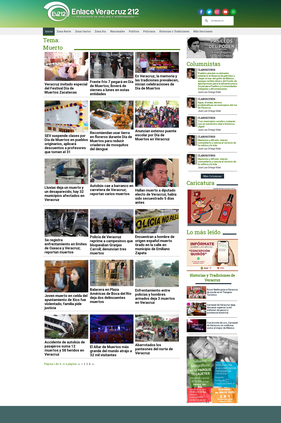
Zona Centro (83, 31)
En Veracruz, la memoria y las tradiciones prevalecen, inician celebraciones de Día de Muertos (157, 82)
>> (93, 363)
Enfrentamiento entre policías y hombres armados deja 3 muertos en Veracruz (155, 296)
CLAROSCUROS (206, 69)
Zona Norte (64, 31)
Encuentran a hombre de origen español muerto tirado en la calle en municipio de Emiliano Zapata (154, 245)
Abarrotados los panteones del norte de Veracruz (154, 349)
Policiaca (149, 31)
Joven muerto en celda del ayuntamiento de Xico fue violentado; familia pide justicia (66, 302)
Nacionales (117, 31)
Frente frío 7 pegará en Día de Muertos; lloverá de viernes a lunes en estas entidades (111, 88)
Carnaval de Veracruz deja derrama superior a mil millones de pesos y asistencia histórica (221, 309)
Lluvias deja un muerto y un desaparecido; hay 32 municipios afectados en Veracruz (64, 194)
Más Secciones (202, 31)
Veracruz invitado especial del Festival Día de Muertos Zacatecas (66, 88)
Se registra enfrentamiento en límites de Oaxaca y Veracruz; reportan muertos (66, 246)
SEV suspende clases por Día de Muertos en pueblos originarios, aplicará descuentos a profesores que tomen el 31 (66, 144)
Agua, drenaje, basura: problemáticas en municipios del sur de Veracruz (217, 105)
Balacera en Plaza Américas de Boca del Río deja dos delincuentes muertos (110, 296)
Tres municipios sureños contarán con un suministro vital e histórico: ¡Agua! (216, 124)
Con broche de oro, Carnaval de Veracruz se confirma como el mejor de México (222, 325)
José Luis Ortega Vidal (209, 92)
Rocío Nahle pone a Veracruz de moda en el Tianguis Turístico (222, 292)
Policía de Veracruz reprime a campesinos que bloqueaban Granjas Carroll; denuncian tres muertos (111, 245)
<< (79, 363)
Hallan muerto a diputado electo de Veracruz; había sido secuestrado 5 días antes (155, 196)
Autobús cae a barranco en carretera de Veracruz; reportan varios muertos (111, 190)
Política (134, 31)
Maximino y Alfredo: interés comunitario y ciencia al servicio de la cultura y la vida (217, 143)
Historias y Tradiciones (174, 31)
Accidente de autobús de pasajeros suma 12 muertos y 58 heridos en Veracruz (65, 348)
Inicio (49, 31)
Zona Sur (100, 31)
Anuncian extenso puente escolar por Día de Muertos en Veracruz (155, 135)
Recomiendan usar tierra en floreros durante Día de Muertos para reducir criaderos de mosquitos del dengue (111, 141)
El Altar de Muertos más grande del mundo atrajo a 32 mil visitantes (111, 351)
